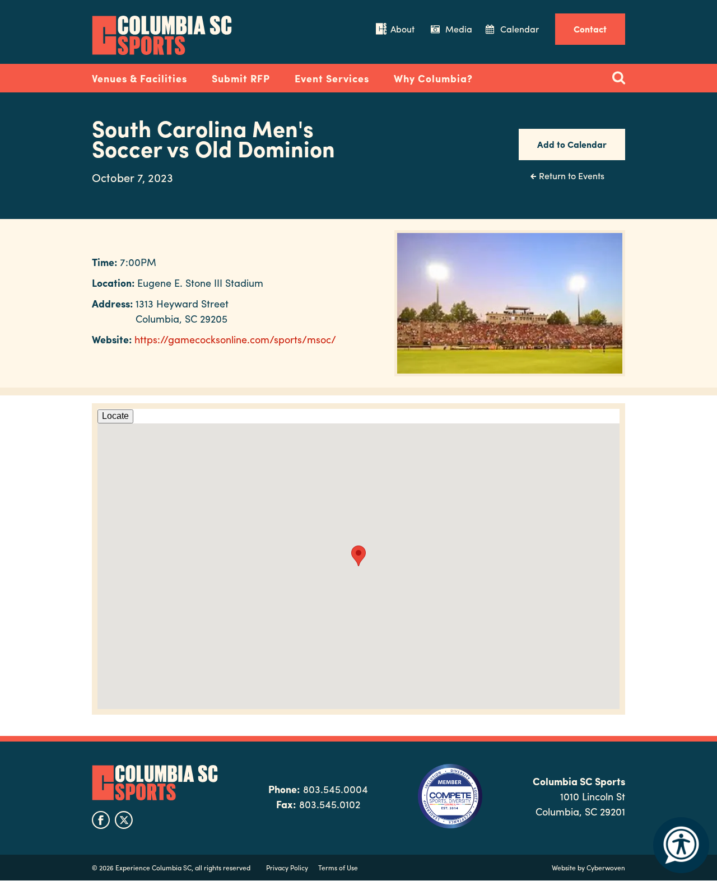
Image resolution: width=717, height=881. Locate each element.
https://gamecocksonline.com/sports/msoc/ (235, 339)
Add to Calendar (572, 144)
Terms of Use (338, 868)
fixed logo (55, 75)
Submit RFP (241, 78)
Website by (588, 868)
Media (458, 28)
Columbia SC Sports (155, 783)
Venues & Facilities (139, 78)
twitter (124, 820)
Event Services (332, 78)
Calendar (519, 28)
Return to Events (571, 175)
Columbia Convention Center (162, 35)
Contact (590, 28)
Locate (115, 416)
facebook (101, 820)
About (402, 28)
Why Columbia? (433, 78)
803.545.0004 (335, 789)
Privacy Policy (287, 868)
